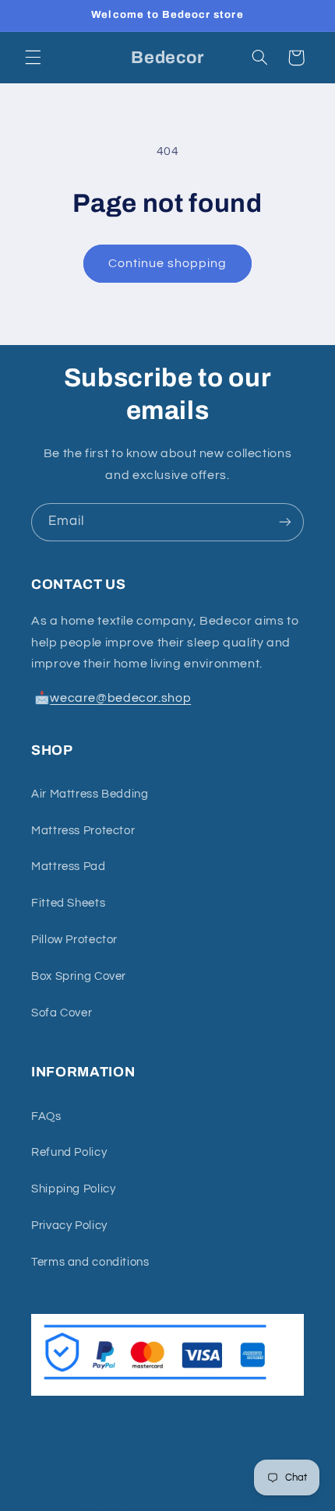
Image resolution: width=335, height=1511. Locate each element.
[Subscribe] (285, 522)
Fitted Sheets (68, 903)
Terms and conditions (90, 1262)
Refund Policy (69, 1152)
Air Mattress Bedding (90, 794)
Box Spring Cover (78, 976)
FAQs (46, 1116)
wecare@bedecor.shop (120, 698)
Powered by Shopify (209, 1506)
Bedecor (139, 1506)
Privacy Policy (69, 1225)
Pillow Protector (74, 940)
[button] (33, 58)
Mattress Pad (68, 866)
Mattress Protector (83, 831)
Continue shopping (167, 263)
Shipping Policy (73, 1189)
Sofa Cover (61, 1013)
